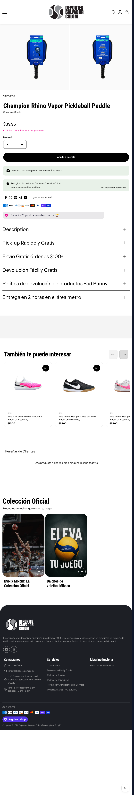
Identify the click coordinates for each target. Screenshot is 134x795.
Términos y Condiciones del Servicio (65, 684)
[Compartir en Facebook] (5, 197)
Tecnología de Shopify (51, 725)
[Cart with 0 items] (126, 12)
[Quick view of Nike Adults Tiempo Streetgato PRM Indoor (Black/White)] (96, 368)
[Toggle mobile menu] (23, 12)
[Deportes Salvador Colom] (66, 12)
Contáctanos (53, 665)
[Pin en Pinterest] (15, 197)
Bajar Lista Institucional (102, 665)
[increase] (22, 144)
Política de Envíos (56, 675)
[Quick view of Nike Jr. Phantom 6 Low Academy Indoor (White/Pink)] (45, 368)
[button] (126, 12)
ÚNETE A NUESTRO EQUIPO (62, 689)
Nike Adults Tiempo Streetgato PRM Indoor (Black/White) (77, 418)
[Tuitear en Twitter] (10, 197)
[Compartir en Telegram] (20, 197)
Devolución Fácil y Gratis (59, 670)
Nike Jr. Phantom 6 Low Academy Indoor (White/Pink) (25, 418)
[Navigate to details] (39, 571)
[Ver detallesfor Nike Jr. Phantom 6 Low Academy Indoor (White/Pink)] (28, 386)
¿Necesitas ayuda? (42, 197)
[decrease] (7, 144)
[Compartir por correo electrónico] (25, 197)
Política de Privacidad (57, 680)
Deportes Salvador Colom (30, 725)
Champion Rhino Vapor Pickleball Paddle (56, 106)
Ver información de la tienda (113, 187)
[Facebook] (6, 649)
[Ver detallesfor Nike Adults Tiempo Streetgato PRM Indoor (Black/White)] (79, 386)
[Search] (113, 12)
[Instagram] (14, 649)
